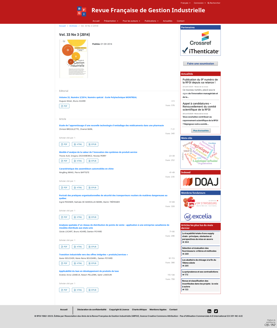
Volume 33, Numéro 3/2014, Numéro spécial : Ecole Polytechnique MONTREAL (98, 97)
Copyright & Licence (119, 309)
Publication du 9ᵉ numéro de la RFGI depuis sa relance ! (200, 81)
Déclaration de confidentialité (91, 309)
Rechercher (214, 3)
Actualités (167, 21)
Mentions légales (158, 309)
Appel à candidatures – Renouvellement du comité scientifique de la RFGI (199, 106)
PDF (65, 106)
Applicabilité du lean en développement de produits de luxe (89, 271)
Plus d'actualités (201, 130)
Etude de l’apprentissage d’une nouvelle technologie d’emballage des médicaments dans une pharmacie (111, 125)
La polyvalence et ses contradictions (200, 271)
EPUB (93, 144)
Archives (73, 26)
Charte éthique (139, 309)
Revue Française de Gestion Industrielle (148, 10)
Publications (151, 21)
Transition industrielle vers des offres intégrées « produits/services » (93, 254)
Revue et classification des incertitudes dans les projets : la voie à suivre (200, 284)
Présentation (110, 21)
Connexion (199, 3)
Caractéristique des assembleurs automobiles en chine (86, 168)
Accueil (96, 21)
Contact (180, 21)
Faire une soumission (200, 63)
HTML (79, 144)
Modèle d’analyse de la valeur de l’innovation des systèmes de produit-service (98, 152)
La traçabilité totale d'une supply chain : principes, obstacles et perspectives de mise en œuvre (198, 236)
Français (185, 3)
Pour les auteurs (130, 21)
